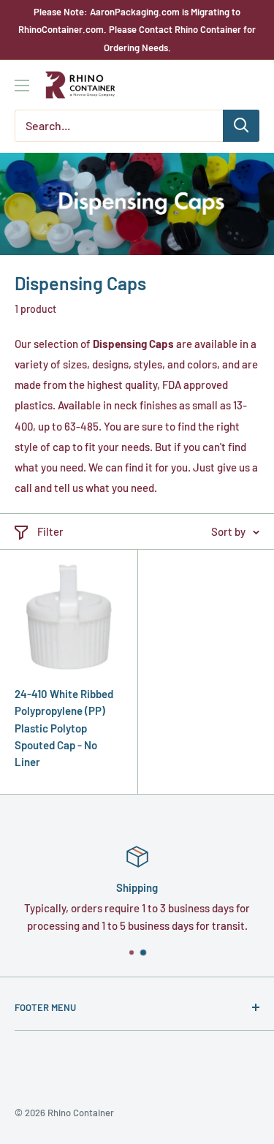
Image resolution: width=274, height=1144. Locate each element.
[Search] (241, 126)
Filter (50, 531)
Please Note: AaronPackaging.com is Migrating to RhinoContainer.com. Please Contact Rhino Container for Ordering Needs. (137, 29)
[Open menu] (22, 85)
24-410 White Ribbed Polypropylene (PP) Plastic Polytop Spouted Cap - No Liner (64, 727)
